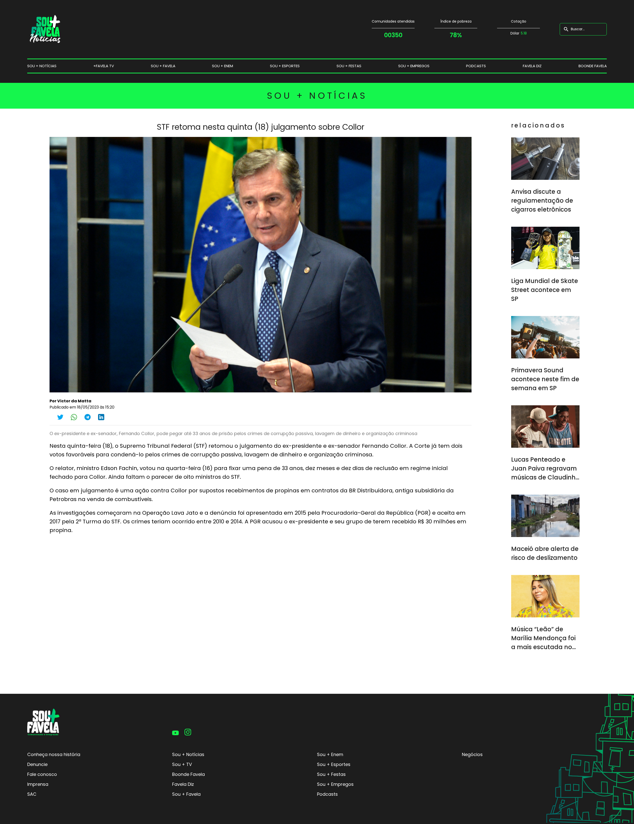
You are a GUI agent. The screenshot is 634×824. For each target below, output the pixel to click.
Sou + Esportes (333, 764)
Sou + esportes (285, 65)
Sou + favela (163, 65)
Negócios (472, 754)
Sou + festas (349, 65)
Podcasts (476, 65)
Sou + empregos (413, 65)
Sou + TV (182, 764)
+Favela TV (103, 65)
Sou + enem (222, 65)
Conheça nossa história (53, 754)
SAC (31, 794)
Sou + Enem (330, 754)
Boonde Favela (593, 65)
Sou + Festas (331, 774)
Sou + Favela (186, 794)
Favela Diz (532, 65)
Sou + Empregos (335, 784)
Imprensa (37, 784)
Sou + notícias (41, 65)
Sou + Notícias (188, 754)
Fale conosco (42, 774)
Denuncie (37, 764)
